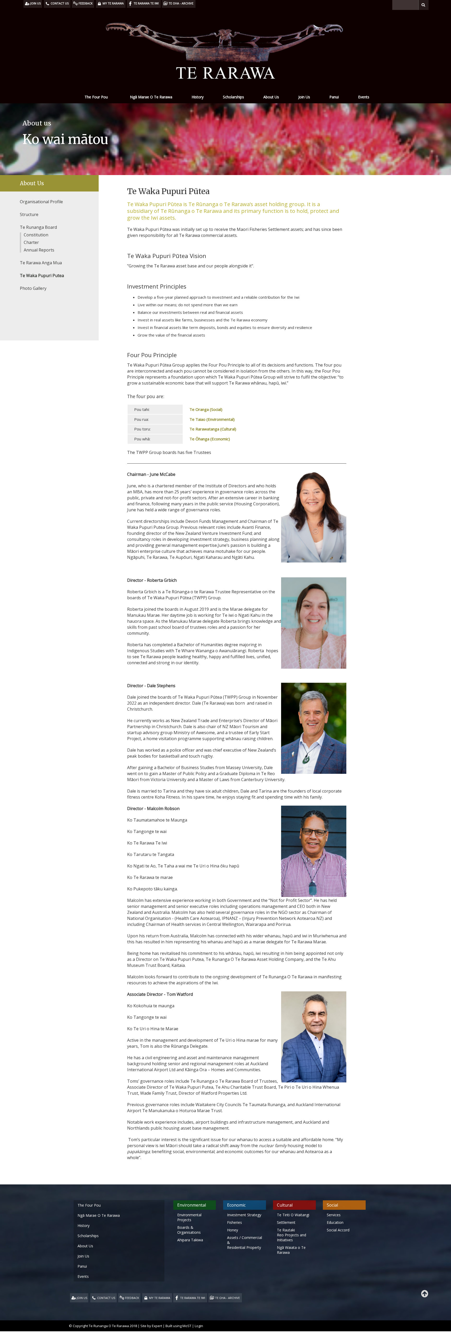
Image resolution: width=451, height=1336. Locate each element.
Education (335, 1222)
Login (199, 1325)
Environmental (191, 1205)
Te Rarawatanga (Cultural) (212, 429)
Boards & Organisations (189, 1230)
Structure (29, 214)
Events (363, 96)
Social (332, 1205)
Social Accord (338, 1229)
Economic (236, 1205)
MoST (186, 1325)
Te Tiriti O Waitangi (293, 1214)
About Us (271, 96)
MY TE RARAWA (159, 1298)
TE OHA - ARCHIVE (227, 1298)
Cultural (285, 1205)
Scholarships (233, 96)
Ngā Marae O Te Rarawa (151, 96)
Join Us (304, 96)
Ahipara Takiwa (190, 1239)
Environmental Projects (189, 1217)
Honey (232, 1229)
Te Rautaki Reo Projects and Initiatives (291, 1234)
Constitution (36, 235)
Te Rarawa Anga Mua (41, 263)
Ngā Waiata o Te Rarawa (291, 1250)
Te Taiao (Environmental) (211, 419)
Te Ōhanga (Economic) (209, 438)
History (198, 96)
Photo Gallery (33, 288)
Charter (31, 242)
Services (334, 1214)
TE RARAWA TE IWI (192, 1298)
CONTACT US (106, 1298)
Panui (334, 96)
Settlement (286, 1222)
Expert (157, 1325)
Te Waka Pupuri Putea (42, 275)
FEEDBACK (132, 1298)
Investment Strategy (244, 1214)
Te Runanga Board (38, 227)
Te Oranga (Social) (205, 409)
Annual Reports (39, 250)
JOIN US (82, 1298)
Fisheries (234, 1222)
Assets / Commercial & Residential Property (244, 1242)
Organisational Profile (41, 202)
